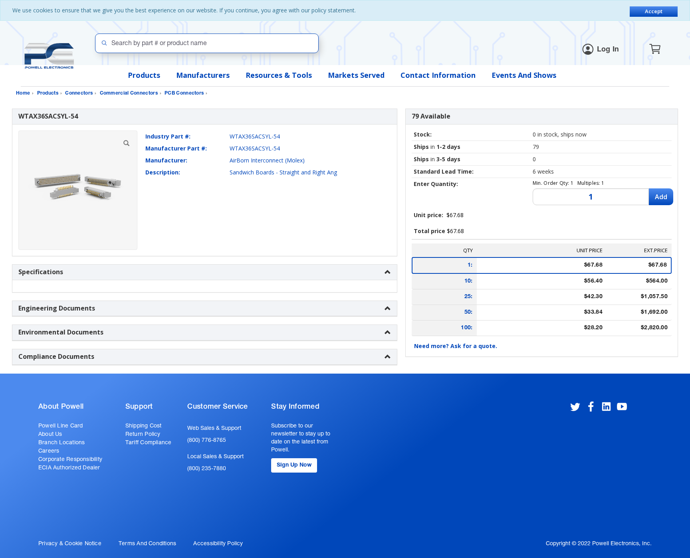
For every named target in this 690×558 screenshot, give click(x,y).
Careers (48, 451)
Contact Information (438, 75)
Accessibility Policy (218, 544)
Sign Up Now (294, 465)
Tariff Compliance (148, 443)
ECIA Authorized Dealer (69, 468)
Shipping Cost (143, 426)
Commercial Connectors (129, 93)
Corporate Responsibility (70, 460)
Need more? (455, 346)
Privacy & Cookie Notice (69, 544)
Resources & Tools (279, 75)
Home (23, 93)
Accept (653, 11)
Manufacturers (203, 75)
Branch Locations (61, 443)
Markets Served (356, 75)
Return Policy (143, 434)
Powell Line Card (60, 426)
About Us (50, 434)
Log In (608, 49)
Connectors (79, 93)
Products (144, 75)
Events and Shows (524, 75)
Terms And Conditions (147, 544)
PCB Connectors (184, 93)
